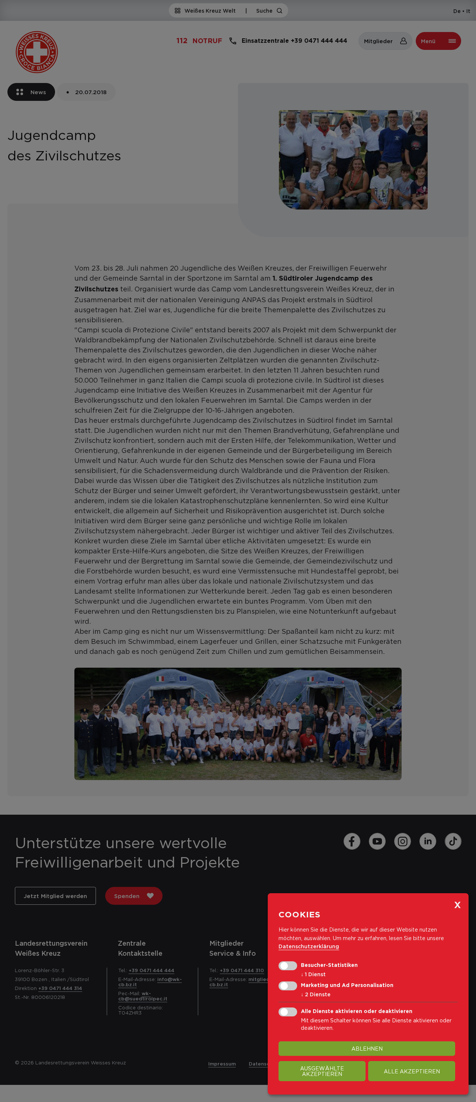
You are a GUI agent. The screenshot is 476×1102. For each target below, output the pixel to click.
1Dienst (313, 974)
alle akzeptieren (412, 1071)
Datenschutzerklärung (309, 946)
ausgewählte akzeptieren (322, 1071)
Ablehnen (367, 1048)
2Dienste (316, 994)
